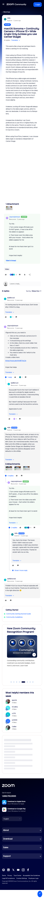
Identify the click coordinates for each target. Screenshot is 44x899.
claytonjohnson (14, 217)
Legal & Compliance (8, 878)
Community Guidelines (14, 617)
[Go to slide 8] (33, 682)
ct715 (14, 713)
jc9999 (14, 720)
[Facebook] (28, 870)
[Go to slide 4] (19, 682)
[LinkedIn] (8, 870)
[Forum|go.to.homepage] (16, 5)
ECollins (15, 707)
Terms (4, 875)
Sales (5, 847)
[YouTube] (18, 870)
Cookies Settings (21, 878)
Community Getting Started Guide (18, 614)
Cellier (14, 727)
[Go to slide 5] (22, 682)
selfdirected (11, 579)
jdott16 (14, 700)
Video (7, 269)
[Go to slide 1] (11, 682)
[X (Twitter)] (13, 870)
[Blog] (3, 870)
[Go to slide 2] (14, 682)
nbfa (8, 18)
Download (8, 838)
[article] (22, 308)
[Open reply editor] (22, 283)
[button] (3, 4)
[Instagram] (23, 870)
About (6, 830)
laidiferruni (11, 298)
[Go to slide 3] (17, 682)
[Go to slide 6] (26, 682)
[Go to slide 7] (30, 682)
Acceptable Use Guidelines (31, 875)
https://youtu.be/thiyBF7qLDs (15, 361)
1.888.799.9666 (9, 796)
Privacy (9, 875)
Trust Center (17, 875)
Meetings (6, 12)
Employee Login (34, 878)
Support (7, 856)
